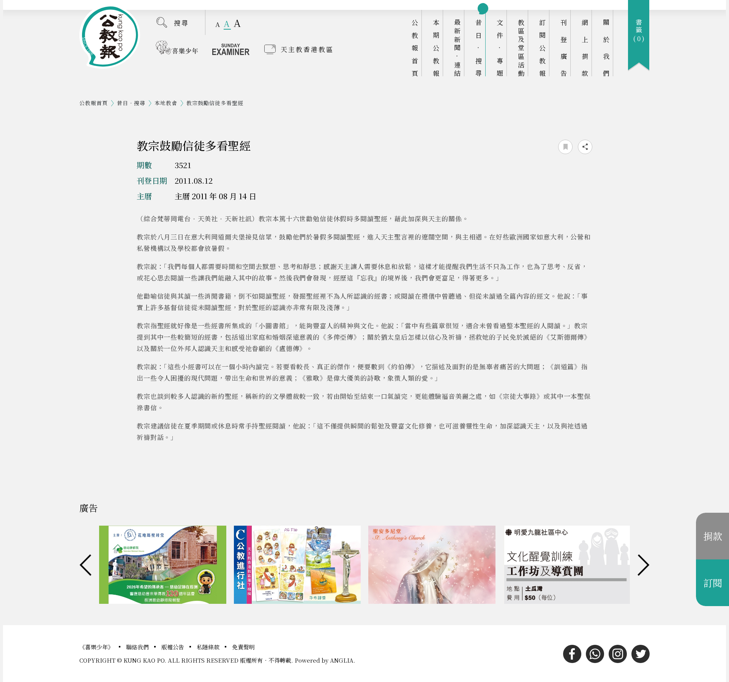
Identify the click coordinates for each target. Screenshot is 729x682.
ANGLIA (341, 660)
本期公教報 (436, 47)
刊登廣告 (563, 47)
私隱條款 (209, 647)
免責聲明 (243, 647)
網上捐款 (585, 47)
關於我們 (606, 47)
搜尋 (181, 22)
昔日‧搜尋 (478, 47)
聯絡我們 (138, 647)
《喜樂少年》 (97, 647)
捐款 (712, 536)
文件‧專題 (500, 47)
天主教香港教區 (307, 49)
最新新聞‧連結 (457, 47)
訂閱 (712, 582)
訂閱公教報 (542, 47)
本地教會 (166, 103)
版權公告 (173, 647)
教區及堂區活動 (521, 47)
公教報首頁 (415, 47)
